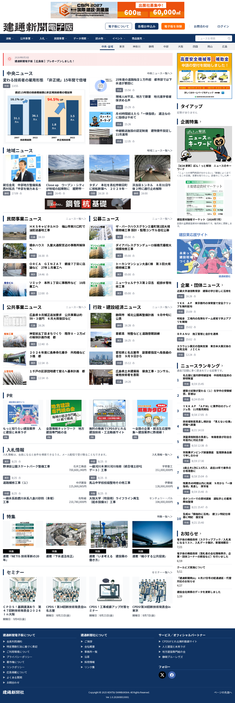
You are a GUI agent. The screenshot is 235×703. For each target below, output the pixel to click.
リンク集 (88, 667)
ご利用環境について (16, 651)
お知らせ (189, 533)
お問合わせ (201, 26)
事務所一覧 (89, 651)
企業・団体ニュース (200, 285)
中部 (166, 46)
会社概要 (88, 646)
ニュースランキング (200, 366)
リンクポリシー (14, 667)
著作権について (14, 662)
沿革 (85, 657)
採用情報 (88, 662)
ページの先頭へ (223, 692)
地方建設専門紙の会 (172, 651)
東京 (121, 46)
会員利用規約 (12, 641)
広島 (224, 46)
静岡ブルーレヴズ (171, 657)
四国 (195, 46)
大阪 (180, 46)
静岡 (151, 46)
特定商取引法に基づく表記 (20, 646)
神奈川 (136, 46)
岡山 (210, 46)
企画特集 (189, 122)
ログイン (223, 26)
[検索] (229, 38)
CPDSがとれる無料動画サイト (178, 641)
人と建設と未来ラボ (172, 646)
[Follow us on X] (162, 675)
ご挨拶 (86, 641)
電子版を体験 (173, 26)
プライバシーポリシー (17, 657)
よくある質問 (12, 677)
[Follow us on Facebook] (172, 675)
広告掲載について (15, 672)
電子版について (118, 26)
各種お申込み (147, 26)
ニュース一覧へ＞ (76, 218)
